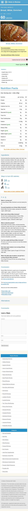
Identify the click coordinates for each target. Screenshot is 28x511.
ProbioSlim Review (7, 425)
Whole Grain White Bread (7, 292)
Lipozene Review (6, 422)
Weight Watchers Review (8, 384)
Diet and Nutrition (6, 433)
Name (2, 335)
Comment (3, 318)
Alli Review (5, 390)
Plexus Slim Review (7, 406)
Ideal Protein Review (7, 377)
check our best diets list (8, 279)
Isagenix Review (6, 365)
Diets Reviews (5, 442)
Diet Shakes (5, 439)
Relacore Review (6, 419)
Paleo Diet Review (6, 374)
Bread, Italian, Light (6, 291)
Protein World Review (7, 371)
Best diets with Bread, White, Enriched (10, 55)
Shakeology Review (7, 358)
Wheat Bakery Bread (6, 294)
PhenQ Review (6, 381)
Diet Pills (4, 436)
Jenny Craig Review (7, 368)
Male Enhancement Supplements (10, 458)
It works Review (6, 400)
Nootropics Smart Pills (7, 455)
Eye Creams (5, 449)
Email (2, 340)
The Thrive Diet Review (8, 403)
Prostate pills (5, 468)
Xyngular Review (6, 412)
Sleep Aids (5, 471)
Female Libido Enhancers (8, 465)
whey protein (13, 51)
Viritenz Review (6, 362)
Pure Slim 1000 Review (8, 387)
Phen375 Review (6, 393)
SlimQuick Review (6, 416)
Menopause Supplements (8, 462)
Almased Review (6, 409)
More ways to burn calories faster (14, 191)
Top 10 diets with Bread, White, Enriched (14, 149)
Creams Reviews (6, 446)
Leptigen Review (6, 397)
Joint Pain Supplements (8, 452)
